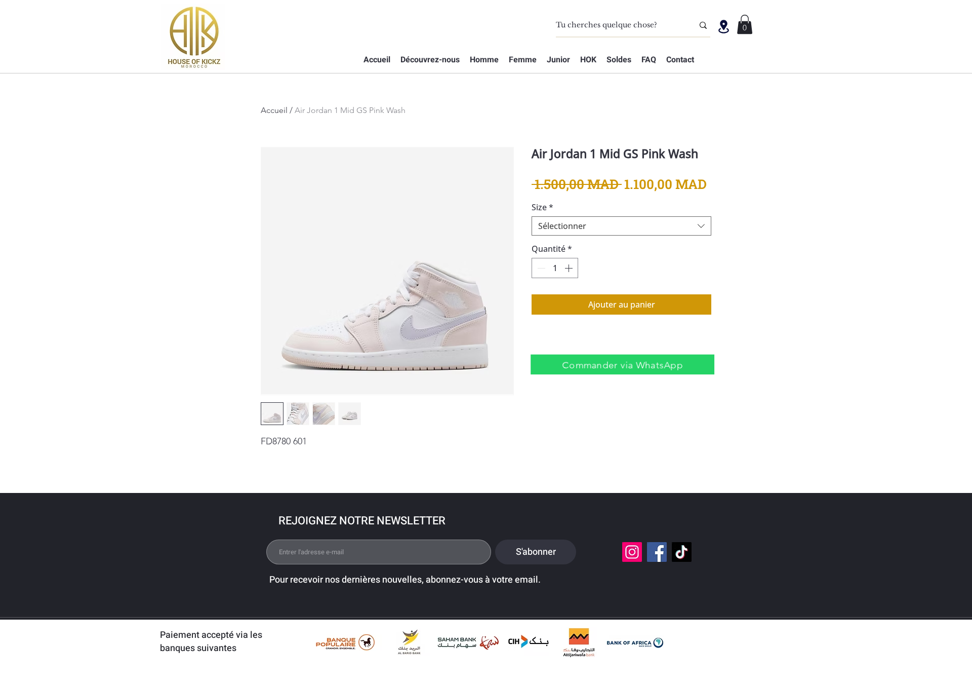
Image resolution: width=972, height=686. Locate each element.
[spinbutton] (554, 268)
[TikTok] (682, 552)
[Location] (723, 26)
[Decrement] (540, 268)
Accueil (274, 110)
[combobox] (621, 226)
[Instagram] (632, 552)
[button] (745, 24)
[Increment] (569, 268)
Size (542, 207)
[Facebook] (657, 552)
